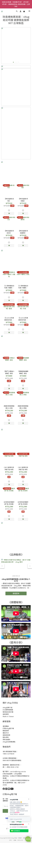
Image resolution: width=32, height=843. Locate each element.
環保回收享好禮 (8, 712)
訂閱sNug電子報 (8, 728)
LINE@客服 (18, 774)
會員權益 (6, 726)
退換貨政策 (6, 735)
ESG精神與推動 (8, 710)
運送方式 (6, 733)
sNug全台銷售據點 (9, 742)
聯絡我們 (6, 731)
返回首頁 (6, 714)
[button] (16, 613)
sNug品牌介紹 (7, 707)
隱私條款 (6, 737)
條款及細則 (6, 739)
